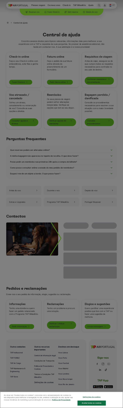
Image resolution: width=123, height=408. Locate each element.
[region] (61, 400)
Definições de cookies (92, 397)
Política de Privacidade (61, 400)
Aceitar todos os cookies (91, 403)
